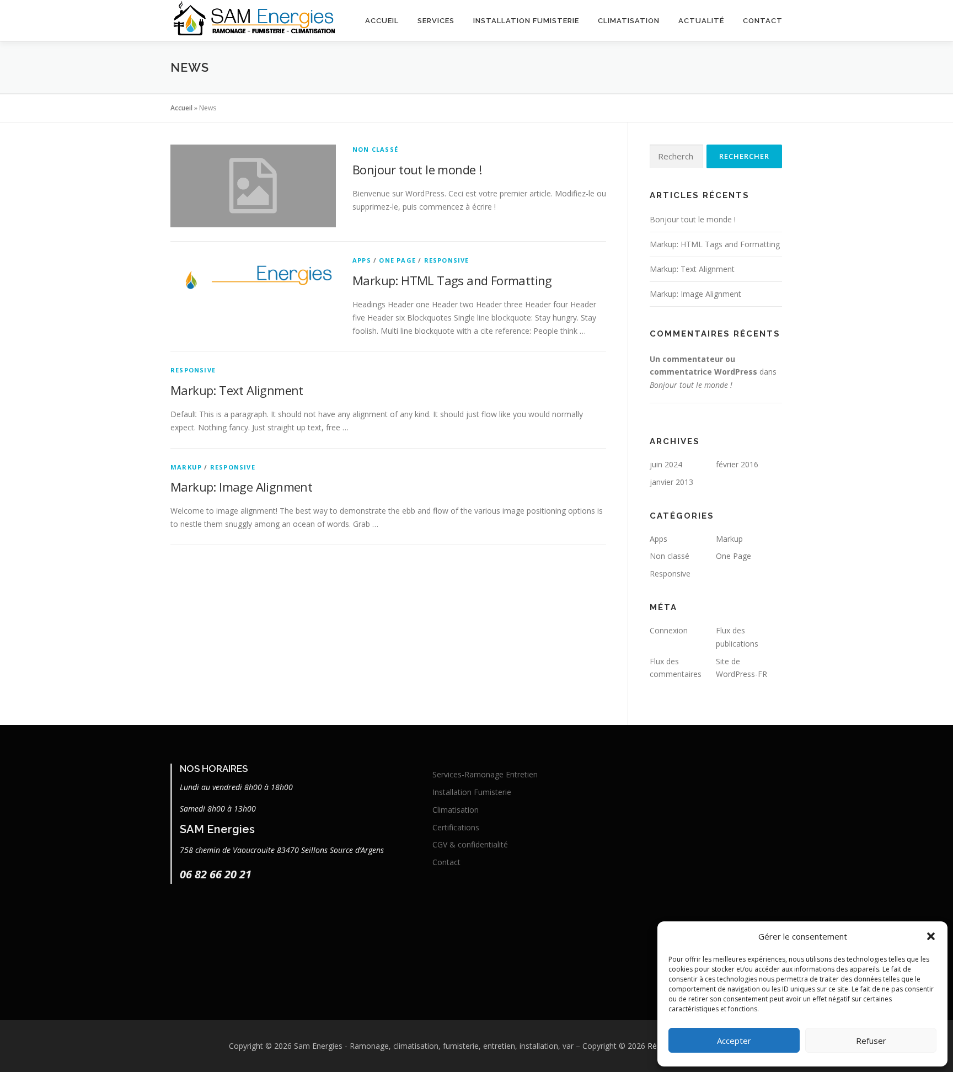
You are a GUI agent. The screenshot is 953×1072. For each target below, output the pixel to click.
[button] (930, 936)
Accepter (734, 1040)
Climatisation (629, 21)
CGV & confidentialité (470, 844)
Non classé (375, 149)
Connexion (669, 630)
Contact (763, 21)
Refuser (871, 1040)
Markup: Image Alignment (241, 486)
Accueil (382, 21)
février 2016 (737, 464)
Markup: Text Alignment (236, 390)
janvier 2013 (671, 482)
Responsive (446, 260)
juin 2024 (666, 464)
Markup (186, 467)
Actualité (701, 21)
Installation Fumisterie (526, 21)
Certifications (455, 827)
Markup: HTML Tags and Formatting (452, 280)
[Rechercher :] (676, 156)
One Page (397, 260)
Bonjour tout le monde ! (416, 169)
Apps (361, 260)
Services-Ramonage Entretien (485, 774)
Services (435, 21)
